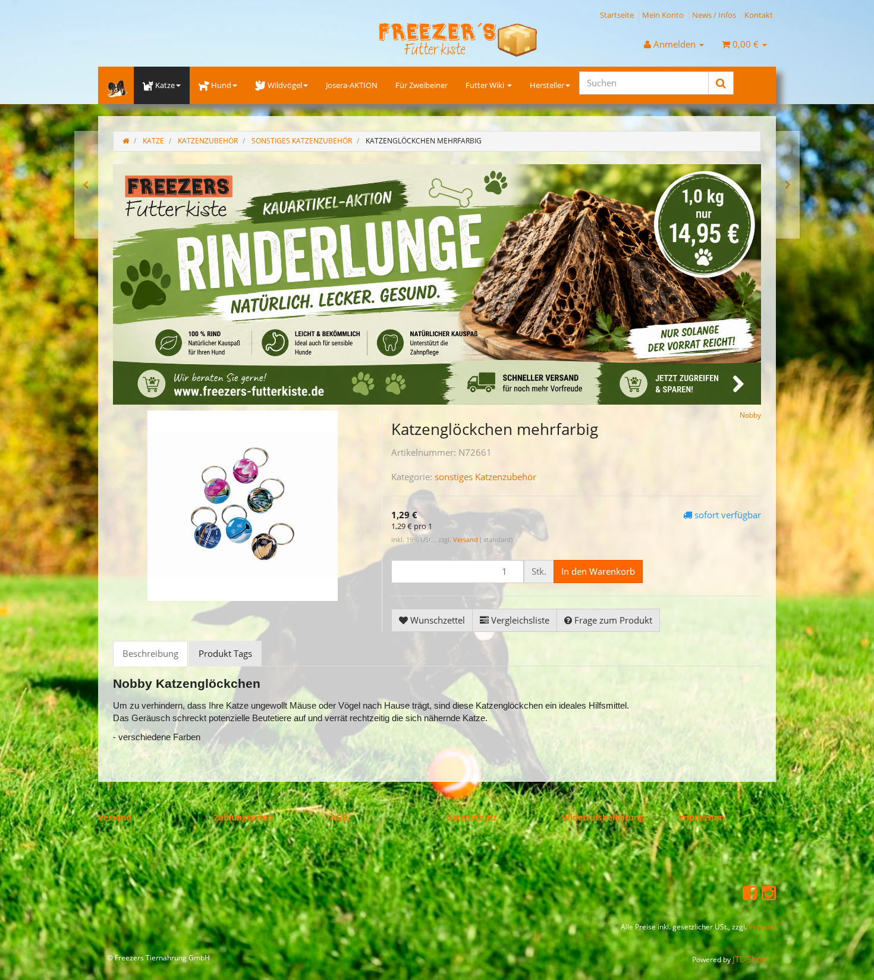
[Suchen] (721, 83)
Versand (466, 539)
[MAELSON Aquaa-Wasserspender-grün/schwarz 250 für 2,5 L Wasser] (86, 185)
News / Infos (714, 15)
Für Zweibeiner (421, 85)
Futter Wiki (486, 85)
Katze (165, 85)
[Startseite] (125, 141)
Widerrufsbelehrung (603, 817)
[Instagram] (769, 892)
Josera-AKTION (352, 85)
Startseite (617, 15)
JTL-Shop (749, 959)
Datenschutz (471, 817)
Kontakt (758, 15)
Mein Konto (663, 15)
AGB (338, 817)
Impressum (701, 817)
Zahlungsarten (243, 817)
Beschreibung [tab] (150, 653)
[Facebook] (750, 892)
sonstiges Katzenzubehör (485, 477)
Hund (221, 85)
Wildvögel (285, 85)
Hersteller (547, 85)
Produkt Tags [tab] (225, 653)
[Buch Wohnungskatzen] (788, 185)
